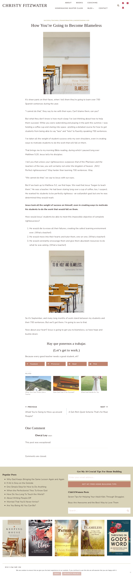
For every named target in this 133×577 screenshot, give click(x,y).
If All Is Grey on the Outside (20, 483)
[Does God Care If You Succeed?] (66, 383)
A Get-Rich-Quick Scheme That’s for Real (88, 409)
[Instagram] (127, 3)
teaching (54, 20)
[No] (130, 572)
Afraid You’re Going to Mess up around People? (43, 412)
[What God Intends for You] (94, 383)
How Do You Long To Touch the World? (25, 494)
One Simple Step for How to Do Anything (26, 486)
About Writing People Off (19, 498)
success (47, 20)
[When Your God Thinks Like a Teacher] (38, 383)
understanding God (81, 20)
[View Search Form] (118, 5)
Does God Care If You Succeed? (64, 392)
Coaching (92, 3)
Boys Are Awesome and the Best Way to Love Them (93, 502)
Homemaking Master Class (69, 8)
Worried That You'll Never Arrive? (23, 501)
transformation (66, 20)
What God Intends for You (90, 392)
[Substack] (123, 8)
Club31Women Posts (78, 492)
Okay (57, 573)
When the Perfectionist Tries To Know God (27, 490)
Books (79, 3)
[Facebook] (123, 3)
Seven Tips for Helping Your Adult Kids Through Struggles (96, 496)
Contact (103, 8)
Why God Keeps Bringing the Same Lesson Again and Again (35, 479)
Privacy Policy (72, 573)
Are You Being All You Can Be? (21, 505)
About (68, 3)
